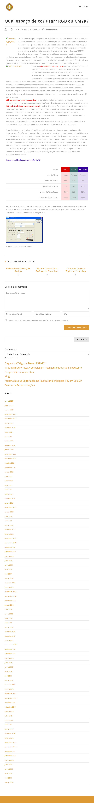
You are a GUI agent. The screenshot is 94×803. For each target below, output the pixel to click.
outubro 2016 (10, 649)
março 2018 (9, 627)
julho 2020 (8, 516)
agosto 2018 (9, 605)
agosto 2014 (9, 760)
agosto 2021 (9, 472)
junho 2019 (9, 565)
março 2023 (9, 423)
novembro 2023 (10, 419)
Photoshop (35, 30)
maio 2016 (8, 671)
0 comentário (51, 30)
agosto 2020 (9, 512)
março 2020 (9, 525)
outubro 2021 (10, 463)
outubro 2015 (10, 702)
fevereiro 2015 (10, 733)
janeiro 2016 (9, 689)
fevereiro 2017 (10, 636)
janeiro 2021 (9, 503)
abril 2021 (8, 490)
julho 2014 (8, 765)
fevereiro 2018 (10, 631)
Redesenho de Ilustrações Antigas (18, 270)
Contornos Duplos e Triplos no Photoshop (76, 270)
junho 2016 (9, 667)
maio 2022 (8, 432)
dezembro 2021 (10, 454)
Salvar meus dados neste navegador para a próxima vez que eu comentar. (38, 320)
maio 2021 (8, 485)
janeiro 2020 (9, 534)
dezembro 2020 (10, 507)
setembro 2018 (10, 600)
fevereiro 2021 (10, 498)
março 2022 (9, 441)
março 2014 (9, 782)
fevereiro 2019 (10, 583)
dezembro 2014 (10, 742)
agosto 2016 (9, 658)
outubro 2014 (10, 751)
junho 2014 (9, 769)
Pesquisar (82, 340)
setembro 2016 (10, 654)
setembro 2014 (10, 756)
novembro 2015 (10, 698)
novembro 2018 (10, 596)
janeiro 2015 (9, 738)
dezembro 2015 (10, 694)
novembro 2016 (10, 645)
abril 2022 (8, 436)
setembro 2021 (10, 467)
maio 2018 (8, 618)
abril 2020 (8, 521)
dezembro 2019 (10, 538)
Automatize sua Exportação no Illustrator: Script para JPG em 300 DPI (43, 380)
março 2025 (9, 410)
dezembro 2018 (10, 592)
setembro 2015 (10, 707)
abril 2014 (8, 778)
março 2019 (9, 578)
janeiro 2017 (9, 640)
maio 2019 (8, 569)
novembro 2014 (10, 747)
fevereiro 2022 (10, 445)
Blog (7, 376)
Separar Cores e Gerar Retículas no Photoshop (47, 270)
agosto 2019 (9, 556)
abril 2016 (8, 676)
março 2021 (9, 494)
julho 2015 (8, 716)
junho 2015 (9, 720)
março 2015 (9, 729)
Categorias (11, 349)
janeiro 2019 (9, 587)
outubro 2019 (10, 547)
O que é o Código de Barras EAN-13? (25, 363)
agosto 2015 (9, 711)
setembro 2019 (10, 552)
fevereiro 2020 (10, 529)
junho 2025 (9, 401)
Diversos (23, 30)
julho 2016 (8, 663)
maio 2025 (8, 405)
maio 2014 (8, 773)
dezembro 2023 (10, 414)
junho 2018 (9, 614)
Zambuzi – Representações (20, 385)
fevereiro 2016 (10, 685)
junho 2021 (9, 481)
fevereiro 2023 (10, 427)
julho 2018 (8, 609)
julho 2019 (8, 561)
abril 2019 (8, 574)
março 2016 (9, 680)
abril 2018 (8, 623)
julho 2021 (8, 476)
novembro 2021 (10, 458)
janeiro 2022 (9, 450)
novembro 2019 (10, 543)
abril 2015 (8, 725)
